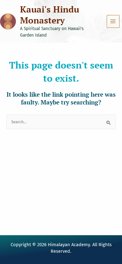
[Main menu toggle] (113, 21)
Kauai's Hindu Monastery (49, 14)
